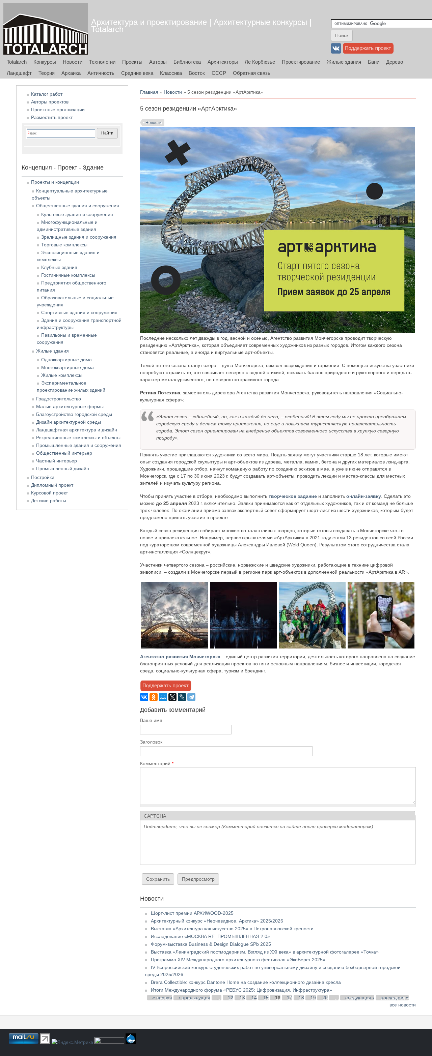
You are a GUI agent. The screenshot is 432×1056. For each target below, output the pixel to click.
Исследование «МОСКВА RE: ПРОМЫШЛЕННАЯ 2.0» (210, 936)
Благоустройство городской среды (74, 414)
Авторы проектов (50, 101)
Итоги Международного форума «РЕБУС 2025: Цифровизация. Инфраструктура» (241, 990)
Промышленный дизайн (62, 468)
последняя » (395, 997)
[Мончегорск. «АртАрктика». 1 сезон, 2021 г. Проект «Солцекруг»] (174, 647)
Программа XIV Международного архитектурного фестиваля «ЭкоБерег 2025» (238, 959)
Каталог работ (46, 94)
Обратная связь (251, 73)
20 (325, 997)
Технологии (102, 62)
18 (301, 997)
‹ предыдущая (194, 997)
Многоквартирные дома (67, 367)
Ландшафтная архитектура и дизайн (76, 429)
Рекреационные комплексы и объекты (78, 437)
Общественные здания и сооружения (77, 205)
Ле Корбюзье (260, 62)
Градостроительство (58, 398)
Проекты (132, 62)
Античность (100, 73)
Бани (373, 62)
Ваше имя (151, 720)
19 (313, 997)
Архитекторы (223, 62)
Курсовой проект (49, 492)
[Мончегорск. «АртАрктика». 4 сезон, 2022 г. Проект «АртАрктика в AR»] (381, 647)
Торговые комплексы (64, 244)
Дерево (394, 62)
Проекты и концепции (55, 182)
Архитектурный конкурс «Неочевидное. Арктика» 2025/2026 (217, 921)
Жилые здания (344, 62)
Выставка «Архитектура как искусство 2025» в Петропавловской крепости (232, 928)
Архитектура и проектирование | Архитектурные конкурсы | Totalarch (201, 26)
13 (242, 997)
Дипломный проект (52, 485)
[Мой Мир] (163, 697)
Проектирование (301, 62)
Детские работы (48, 500)
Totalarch (17, 62)
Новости (72, 62)
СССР (219, 73)
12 (230, 997)
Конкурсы (44, 62)
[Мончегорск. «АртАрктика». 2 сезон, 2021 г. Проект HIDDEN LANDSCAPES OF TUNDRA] (243, 647)
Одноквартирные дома (66, 359)
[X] (172, 697)
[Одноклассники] (154, 697)
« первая (162, 997)
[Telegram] (191, 697)
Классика (171, 73)
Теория (46, 73)
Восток (197, 73)
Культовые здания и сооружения (77, 214)
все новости (402, 1004)
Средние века (137, 73)
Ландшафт (19, 73)
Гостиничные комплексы (68, 275)
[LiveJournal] (182, 697)
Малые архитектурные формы (70, 406)
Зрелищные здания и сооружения (78, 237)
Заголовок (151, 742)
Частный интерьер (56, 460)
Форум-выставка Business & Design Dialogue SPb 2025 (211, 944)
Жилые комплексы (61, 375)
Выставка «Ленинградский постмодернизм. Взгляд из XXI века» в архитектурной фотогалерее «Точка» (265, 952)
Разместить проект (52, 117)
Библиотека (187, 62)
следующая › (359, 997)
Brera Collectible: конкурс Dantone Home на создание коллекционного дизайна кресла (246, 982)
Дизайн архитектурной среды (68, 422)
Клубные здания (59, 267)
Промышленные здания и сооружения (78, 445)
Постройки (42, 477)
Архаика (71, 73)
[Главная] (45, 29)
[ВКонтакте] (144, 697)
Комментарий (156, 763)
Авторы (158, 62)
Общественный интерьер (64, 453)
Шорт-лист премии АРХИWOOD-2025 (192, 913)
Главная (149, 92)
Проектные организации (58, 109)
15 (266, 997)
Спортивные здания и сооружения (79, 312)
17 (289, 997)
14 (254, 997)
